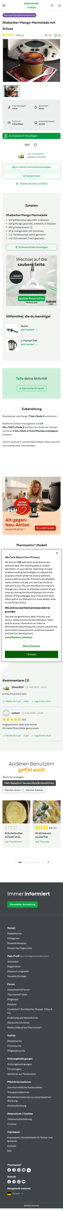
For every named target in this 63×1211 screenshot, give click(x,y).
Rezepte (12, 1004)
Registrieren (14, 966)
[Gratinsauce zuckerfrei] (47, 811)
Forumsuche (14, 1045)
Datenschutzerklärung (19, 1119)
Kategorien (13, 938)
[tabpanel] (31, 832)
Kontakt (11, 1146)
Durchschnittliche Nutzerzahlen (24, 1087)
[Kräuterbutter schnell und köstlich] (16, 811)
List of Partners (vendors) (18, 637)
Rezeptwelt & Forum (18, 989)
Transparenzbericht (18, 1092)
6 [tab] (42, 862)
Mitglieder (13, 999)
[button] (4, 5)
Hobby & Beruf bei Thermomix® (24, 1027)
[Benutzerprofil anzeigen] (21, 155)
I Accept (31, 654)
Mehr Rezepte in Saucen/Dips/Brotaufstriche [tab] (29, 783)
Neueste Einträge (16, 976)
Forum (11, 984)
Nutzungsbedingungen (19, 1064)
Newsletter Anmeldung (22, 904)
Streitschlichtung (16, 1105)
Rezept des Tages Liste (19, 948)
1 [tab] (20, 862)
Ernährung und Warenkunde (22, 1017)
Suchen (11, 1035)
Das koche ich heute (18, 1022)
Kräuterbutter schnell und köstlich (13, 835)
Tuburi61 (45, 841)
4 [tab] (33, 862)
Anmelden (13, 961)
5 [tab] (38, 862)
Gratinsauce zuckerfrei (43, 835)
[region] (31, 605)
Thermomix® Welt (17, 994)
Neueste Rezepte (16, 943)
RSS (9, 1150)
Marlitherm (15, 841)
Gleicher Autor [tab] (12, 790)
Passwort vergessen (18, 971)
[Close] (57, 553)
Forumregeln (14, 1069)
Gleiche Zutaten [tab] (34, 790)
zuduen (16, 712)
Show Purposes (31, 645)
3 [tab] (29, 862)
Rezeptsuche (14, 933)
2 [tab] (24, 862)
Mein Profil (28, 956)
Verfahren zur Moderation (21, 1073)
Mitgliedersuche (16, 1050)
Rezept (11, 927)
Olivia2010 (38, 153)
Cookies (11, 1124)
